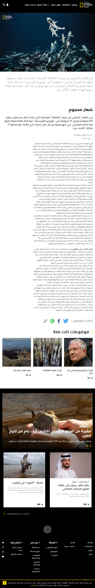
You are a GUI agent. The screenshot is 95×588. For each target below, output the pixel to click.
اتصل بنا (54, 555)
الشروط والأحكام (36, 563)
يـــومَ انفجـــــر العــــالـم (22, 370)
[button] (56, 69)
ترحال (53, 5)
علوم (59, 5)
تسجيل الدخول (16, 554)
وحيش (74, 5)
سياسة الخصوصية (36, 570)
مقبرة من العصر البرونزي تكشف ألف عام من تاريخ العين (50, 433)
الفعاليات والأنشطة (36, 556)
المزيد (32, 585)
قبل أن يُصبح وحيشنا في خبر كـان (80, 372)
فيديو (39, 5)
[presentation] (63, 69)
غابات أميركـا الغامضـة (52, 370)
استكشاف (66, 5)
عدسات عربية (30, 5)
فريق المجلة (35, 551)
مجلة (45, 5)
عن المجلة (36, 547)
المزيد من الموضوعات (18, 513)
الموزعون (53, 551)
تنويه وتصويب (51, 547)
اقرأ (88, 378)
